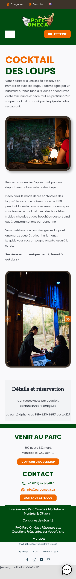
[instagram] (34, 559)
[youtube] (41, 559)
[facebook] (27, 559)
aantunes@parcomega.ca (38, 406)
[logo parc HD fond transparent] (38, 14)
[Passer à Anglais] (50, 4)
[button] (8, 319)
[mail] (48, 559)
